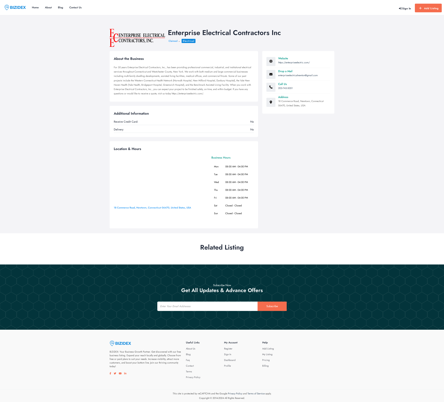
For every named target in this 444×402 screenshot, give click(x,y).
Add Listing (431, 8)
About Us (190, 348)
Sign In (227, 354)
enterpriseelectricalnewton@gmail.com (298, 75)
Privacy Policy (193, 377)
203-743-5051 (285, 88)
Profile (227, 365)
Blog (60, 7)
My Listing (267, 354)
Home (35, 7)
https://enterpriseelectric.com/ (294, 62)
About (48, 7)
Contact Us (75, 7)
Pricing (266, 360)
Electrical (188, 41)
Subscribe (272, 306)
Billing (265, 365)
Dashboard (230, 360)
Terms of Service (256, 393)
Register (228, 348)
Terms (189, 371)
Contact (190, 365)
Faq (188, 360)
